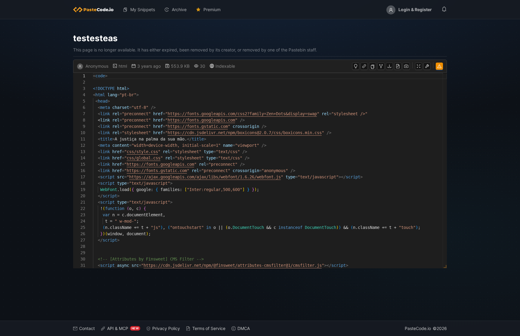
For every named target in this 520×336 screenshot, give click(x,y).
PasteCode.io (418, 328)
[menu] (260, 9)
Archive (179, 9)
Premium (212, 9)
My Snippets (142, 9)
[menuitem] (95, 9)
